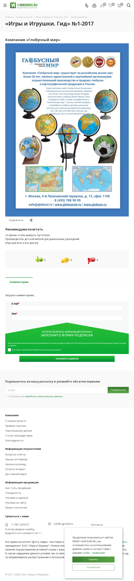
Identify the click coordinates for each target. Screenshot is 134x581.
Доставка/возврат (16, 474)
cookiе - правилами (93, 552)
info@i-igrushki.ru (63, 523)
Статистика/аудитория (18, 435)
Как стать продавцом (18, 488)
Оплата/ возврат (15, 469)
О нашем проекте (15, 421)
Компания (11, 415)
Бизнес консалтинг (16, 507)
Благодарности (14, 440)
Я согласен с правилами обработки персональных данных (36, 350)
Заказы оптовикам (16, 459)
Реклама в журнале (16, 497)
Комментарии (19, 282)
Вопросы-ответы (15, 454)
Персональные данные (18, 430)
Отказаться (93, 567)
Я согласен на (36, 396)
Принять (93, 559)
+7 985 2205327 (20, 524)
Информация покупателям (23, 448)
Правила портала (15, 425)
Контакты (97, 524)
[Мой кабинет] (94, 5)
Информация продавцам (22, 482)
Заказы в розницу (15, 464)
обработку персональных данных (44, 396)
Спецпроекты (13, 493)
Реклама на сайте (15, 502)
